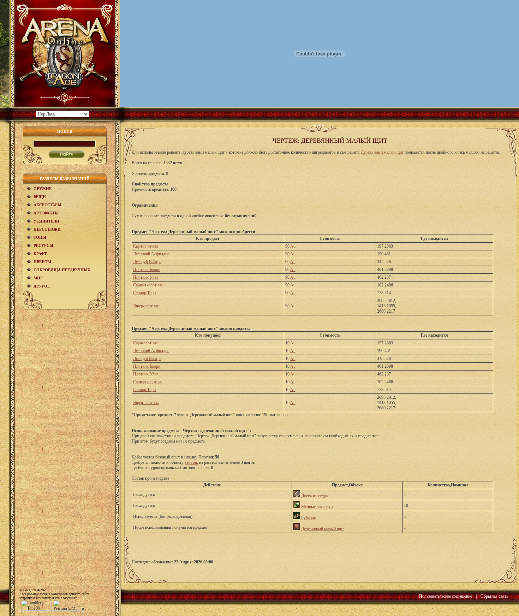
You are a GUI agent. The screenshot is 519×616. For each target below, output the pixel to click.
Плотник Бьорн (146, 269)
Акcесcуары (47, 205)
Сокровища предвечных (62, 270)
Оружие (43, 188)
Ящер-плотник (146, 305)
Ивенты (42, 262)
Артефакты (46, 213)
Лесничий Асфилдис (151, 253)
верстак (191, 462)
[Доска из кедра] (296, 495)
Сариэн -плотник (148, 285)
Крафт (40, 253)
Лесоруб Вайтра (147, 261)
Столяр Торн (144, 292)
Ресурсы (43, 245)
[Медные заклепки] (296, 506)
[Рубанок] (296, 517)
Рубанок (308, 517)
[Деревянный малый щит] (296, 528)
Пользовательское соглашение (445, 596)
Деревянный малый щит (382, 152)
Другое (42, 286)
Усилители (46, 221)
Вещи (40, 197)
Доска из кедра (314, 495)
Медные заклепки (317, 506)
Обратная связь (494, 596)
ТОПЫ (40, 237)
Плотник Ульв (146, 277)
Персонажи (47, 229)
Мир (38, 278)
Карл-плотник (145, 246)
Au (293, 246)
